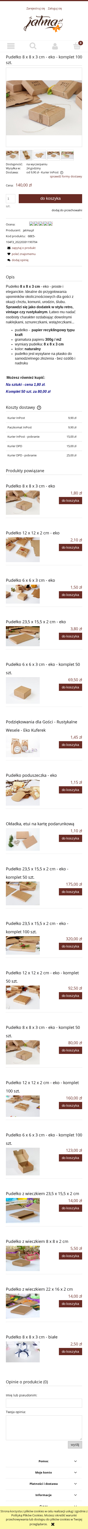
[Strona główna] (44, 23)
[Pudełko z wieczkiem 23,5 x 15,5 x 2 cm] (25, 1210)
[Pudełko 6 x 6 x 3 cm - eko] (25, 594)
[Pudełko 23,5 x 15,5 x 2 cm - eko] (25, 636)
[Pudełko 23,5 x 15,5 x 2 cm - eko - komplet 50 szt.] (25, 893)
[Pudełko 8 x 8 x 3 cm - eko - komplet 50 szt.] (25, 1052)
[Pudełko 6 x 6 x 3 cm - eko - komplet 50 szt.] (25, 690)
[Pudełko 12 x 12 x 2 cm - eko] (25, 549)
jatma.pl (28, 230)
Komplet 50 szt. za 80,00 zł (28, 391)
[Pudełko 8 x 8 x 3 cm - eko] (25, 502)
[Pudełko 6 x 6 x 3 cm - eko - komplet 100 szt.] (25, 1161)
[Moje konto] (55, 46)
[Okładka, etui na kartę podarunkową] (25, 839)
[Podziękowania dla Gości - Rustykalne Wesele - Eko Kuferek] (25, 746)
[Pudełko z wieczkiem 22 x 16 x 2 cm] (25, 1306)
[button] (11, 46)
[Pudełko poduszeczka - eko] (25, 793)
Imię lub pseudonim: (21, 1395)
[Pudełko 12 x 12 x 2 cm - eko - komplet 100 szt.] (25, 1106)
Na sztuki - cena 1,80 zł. (25, 384)
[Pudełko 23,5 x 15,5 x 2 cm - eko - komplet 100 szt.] (25, 945)
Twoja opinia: (16, 1412)
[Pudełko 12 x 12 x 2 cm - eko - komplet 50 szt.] (25, 997)
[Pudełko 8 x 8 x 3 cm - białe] (25, 1351)
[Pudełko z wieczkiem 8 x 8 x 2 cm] (25, 1258)
